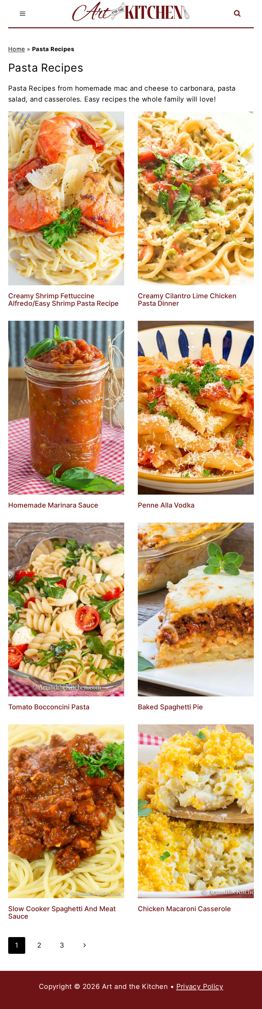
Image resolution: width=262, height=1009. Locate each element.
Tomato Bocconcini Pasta (48, 707)
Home (16, 49)
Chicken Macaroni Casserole (184, 909)
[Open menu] (22, 13)
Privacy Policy (199, 986)
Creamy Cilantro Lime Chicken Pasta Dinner (187, 299)
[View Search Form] (237, 13)
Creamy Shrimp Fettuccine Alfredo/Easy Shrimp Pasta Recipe (63, 299)
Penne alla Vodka (166, 505)
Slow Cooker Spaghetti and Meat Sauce (62, 912)
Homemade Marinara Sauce (53, 505)
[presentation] (66, 198)
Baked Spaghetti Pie (170, 707)
